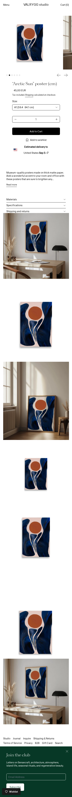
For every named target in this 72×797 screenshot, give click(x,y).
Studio (6, 738)
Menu (6, 4)
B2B (37, 742)
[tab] (7, 75)
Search (59, 742)
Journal (17, 738)
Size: (14, 101)
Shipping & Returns (43, 738)
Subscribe (15, 786)
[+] (56, 119)
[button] (30, 43)
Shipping (29, 94)
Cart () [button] (64, 4)
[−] (15, 119)
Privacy (28, 742)
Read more (11, 184)
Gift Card (47, 742)
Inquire (27, 738)
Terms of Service (12, 742)
